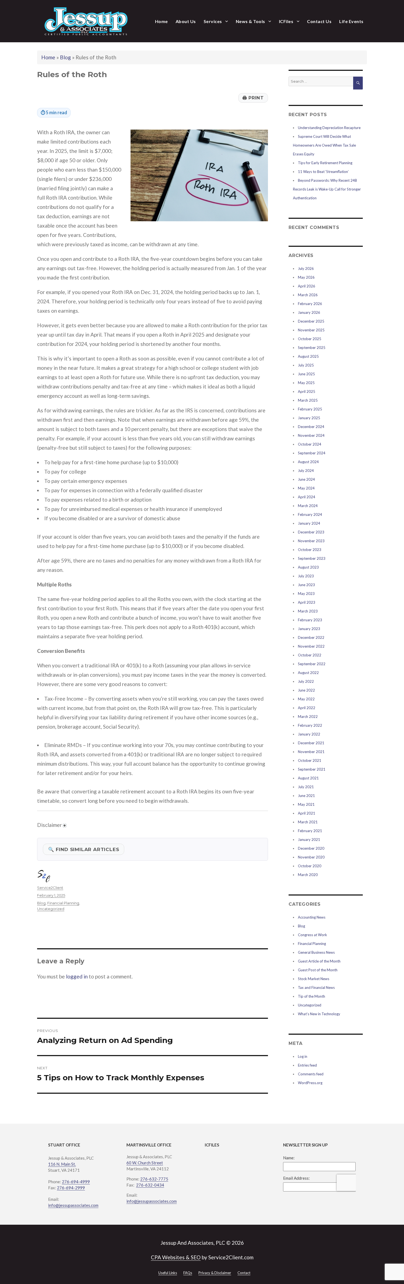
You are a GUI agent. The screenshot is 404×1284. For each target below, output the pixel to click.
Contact (243, 1273)
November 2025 (311, 330)
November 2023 (311, 541)
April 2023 (306, 602)
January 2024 (309, 523)
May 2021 (306, 804)
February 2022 (310, 725)
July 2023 (306, 576)
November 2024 (311, 435)
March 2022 (308, 716)
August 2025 (308, 356)
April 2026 (306, 286)
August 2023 (308, 567)
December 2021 (311, 743)
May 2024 (306, 488)
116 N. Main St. (62, 1164)
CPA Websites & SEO (176, 1257)
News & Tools (250, 21)
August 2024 (308, 462)
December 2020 (311, 848)
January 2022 (309, 734)
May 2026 (306, 277)
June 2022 (306, 690)
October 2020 (309, 866)
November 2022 (311, 646)
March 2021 (308, 822)
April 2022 (306, 708)
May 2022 (306, 699)
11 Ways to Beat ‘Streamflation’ (323, 171)
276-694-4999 (76, 1181)
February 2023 (310, 620)
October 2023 (309, 549)
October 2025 (309, 339)
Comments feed (310, 1074)
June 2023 (306, 585)
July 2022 (306, 681)
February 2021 (310, 831)
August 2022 (308, 672)
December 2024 (311, 426)
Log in (302, 1056)
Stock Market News (313, 979)
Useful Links (167, 1273)
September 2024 (311, 453)
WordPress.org (310, 1083)
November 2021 (311, 751)
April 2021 (306, 813)
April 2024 (306, 497)
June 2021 (306, 795)
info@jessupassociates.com (73, 1205)
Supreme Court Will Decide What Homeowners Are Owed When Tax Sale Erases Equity (324, 145)
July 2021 (306, 787)
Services (213, 21)
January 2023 (309, 628)
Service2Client (50, 887)
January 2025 (309, 418)
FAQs (187, 1273)
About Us (186, 21)
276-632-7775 (154, 1178)
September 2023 (311, 558)
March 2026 (308, 295)
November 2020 (311, 857)
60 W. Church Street (144, 1162)
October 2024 (309, 444)
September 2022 (311, 664)
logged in (77, 976)
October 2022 (309, 655)
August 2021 (308, 778)
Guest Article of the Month (319, 961)
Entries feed (307, 1065)
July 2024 (306, 470)
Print (253, 97)
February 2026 (310, 303)
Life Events (351, 21)
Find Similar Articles (83, 849)
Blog (65, 57)
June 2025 (306, 374)
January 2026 (309, 312)
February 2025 (310, 409)
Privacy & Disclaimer (214, 1273)
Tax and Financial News (316, 987)
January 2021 (309, 839)
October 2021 (309, 760)
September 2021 (311, 769)
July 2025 (306, 365)
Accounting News (311, 917)
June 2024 (306, 479)
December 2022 (311, 637)
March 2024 (308, 505)
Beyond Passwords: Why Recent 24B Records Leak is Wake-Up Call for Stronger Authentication (327, 189)
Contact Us (319, 21)
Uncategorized (50, 909)
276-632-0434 (150, 1184)
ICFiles (286, 21)
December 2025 (311, 321)
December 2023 (311, 532)
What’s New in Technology (319, 1014)
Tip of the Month (311, 996)
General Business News (316, 952)
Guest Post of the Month (317, 970)
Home (161, 21)
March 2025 (308, 400)
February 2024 (310, 514)
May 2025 (306, 383)
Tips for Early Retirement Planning (325, 163)
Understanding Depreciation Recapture (329, 127)
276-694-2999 (71, 1187)
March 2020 (308, 874)
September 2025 (311, 347)
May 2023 (306, 593)
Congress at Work (312, 935)
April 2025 (306, 391)
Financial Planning (63, 903)
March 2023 (308, 611)
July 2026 (306, 268)
